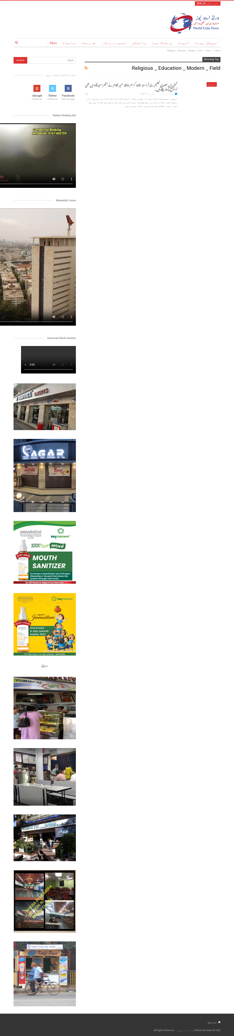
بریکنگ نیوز (162, 43)
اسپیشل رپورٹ (206, 43)
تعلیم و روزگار (114, 43)
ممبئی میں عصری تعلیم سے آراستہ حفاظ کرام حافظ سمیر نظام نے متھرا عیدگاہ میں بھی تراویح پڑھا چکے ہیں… (131, 86)
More (53, 43)
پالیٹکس (139, 43)
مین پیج (212, 1022)
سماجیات (69, 43)
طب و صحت (89, 43)
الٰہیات (184, 43)
